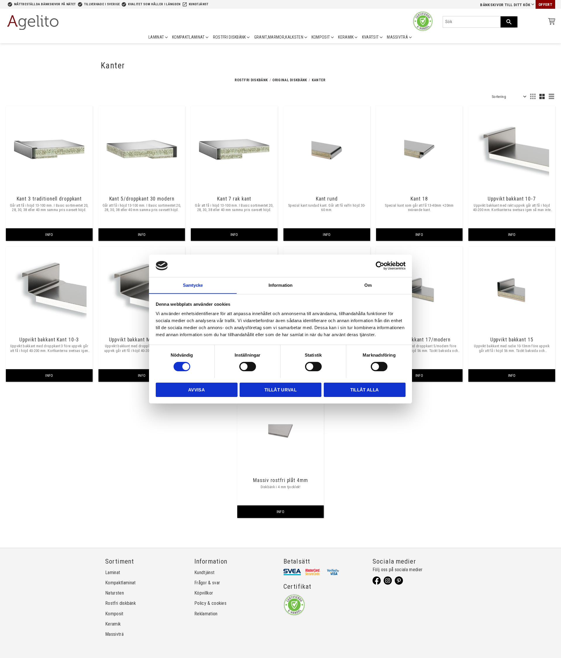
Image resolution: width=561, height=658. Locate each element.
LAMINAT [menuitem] (156, 37)
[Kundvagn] (550, 22)
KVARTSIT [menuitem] (370, 37)
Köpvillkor (203, 593)
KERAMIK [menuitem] (346, 37)
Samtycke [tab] (193, 284)
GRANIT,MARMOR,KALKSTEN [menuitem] (278, 37)
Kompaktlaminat (120, 583)
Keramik (113, 624)
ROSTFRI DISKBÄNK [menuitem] (229, 37)
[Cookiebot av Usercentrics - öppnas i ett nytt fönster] (380, 265)
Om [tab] (368, 284)
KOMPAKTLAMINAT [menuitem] (188, 37)
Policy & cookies (210, 603)
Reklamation (206, 613)
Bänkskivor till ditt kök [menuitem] (505, 5)
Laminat (112, 572)
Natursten (114, 593)
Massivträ (114, 634)
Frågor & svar (207, 583)
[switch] (247, 366)
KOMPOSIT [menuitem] (320, 37)
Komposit (114, 613)
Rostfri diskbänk (120, 603)
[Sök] (509, 21)
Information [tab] (280, 284)
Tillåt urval (280, 389)
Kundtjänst (199, 4)
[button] (532, 96)
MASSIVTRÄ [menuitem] (397, 37)
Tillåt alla (364, 389)
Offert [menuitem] (545, 4)
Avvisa (196, 389)
